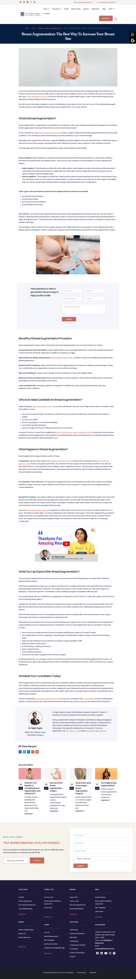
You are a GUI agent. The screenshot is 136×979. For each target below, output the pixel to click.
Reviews (86, 9)
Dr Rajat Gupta (88, 699)
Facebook (20, 751)
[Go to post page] (30, 773)
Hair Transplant (49, 940)
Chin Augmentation (25, 901)
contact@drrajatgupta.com (84, 2)
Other (110, 9)
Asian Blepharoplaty (26, 909)
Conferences (74, 941)
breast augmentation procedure (50, 133)
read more (28, 814)
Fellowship (73, 937)
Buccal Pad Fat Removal (27, 905)
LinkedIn (28, 751)
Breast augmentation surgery (62, 358)
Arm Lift (47, 932)
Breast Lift (22, 934)
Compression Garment (78, 945)
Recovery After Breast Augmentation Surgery (56, 787)
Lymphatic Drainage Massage (54, 948)
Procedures (56, 9)
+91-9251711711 (72, 731)
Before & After (76, 9)
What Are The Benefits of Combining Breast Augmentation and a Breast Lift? (32, 788)
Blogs (104, 9)
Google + (32, 751)
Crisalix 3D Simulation (77, 953)
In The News (74, 949)
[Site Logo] (30, 14)
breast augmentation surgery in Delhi (48, 699)
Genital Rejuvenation (51, 936)
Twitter (24, 751)
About (45, 9)
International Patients (77, 934)
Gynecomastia (100, 897)
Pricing (66, 9)
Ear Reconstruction (51, 944)
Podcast (73, 956)
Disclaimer (93, 972)
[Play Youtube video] (66, 544)
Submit (69, 319)
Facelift (21, 897)
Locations (46, 13)
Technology (74, 930)
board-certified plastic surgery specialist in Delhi (73, 432)
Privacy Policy (81, 972)
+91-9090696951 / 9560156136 (106, 2)
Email (36, 751)
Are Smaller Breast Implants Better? (109, 784)
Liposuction (48, 908)
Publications (95, 9)
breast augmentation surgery (37, 96)
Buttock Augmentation (78, 905)
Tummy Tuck (48, 897)
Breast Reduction (25, 937)
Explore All (22, 914)
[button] (115, 19)
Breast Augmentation (26, 930)
